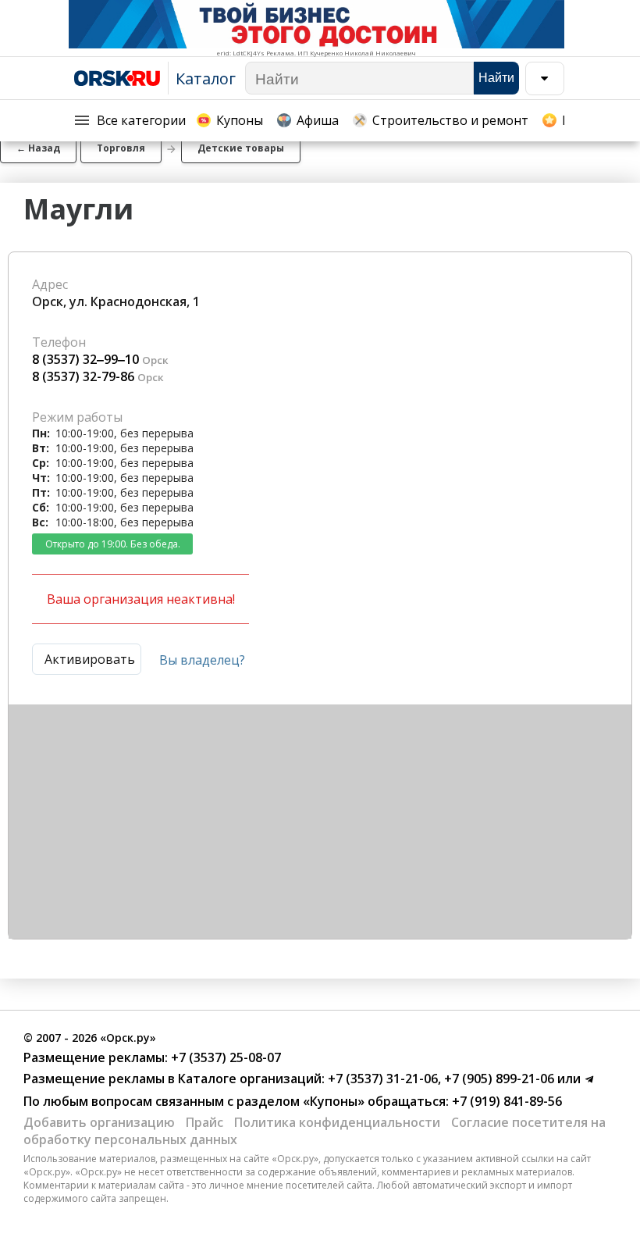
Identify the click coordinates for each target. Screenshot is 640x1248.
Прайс (204, 1122)
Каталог (206, 78)
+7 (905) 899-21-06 (497, 1078)
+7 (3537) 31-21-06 (381, 1078)
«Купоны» (333, 1101)
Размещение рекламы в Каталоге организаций (172, 1078)
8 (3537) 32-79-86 (83, 376)
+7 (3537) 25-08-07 (224, 1057)
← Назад (38, 148)
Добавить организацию (99, 1122)
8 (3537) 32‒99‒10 (85, 359)
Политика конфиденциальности (337, 1122)
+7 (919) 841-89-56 (505, 1101)
